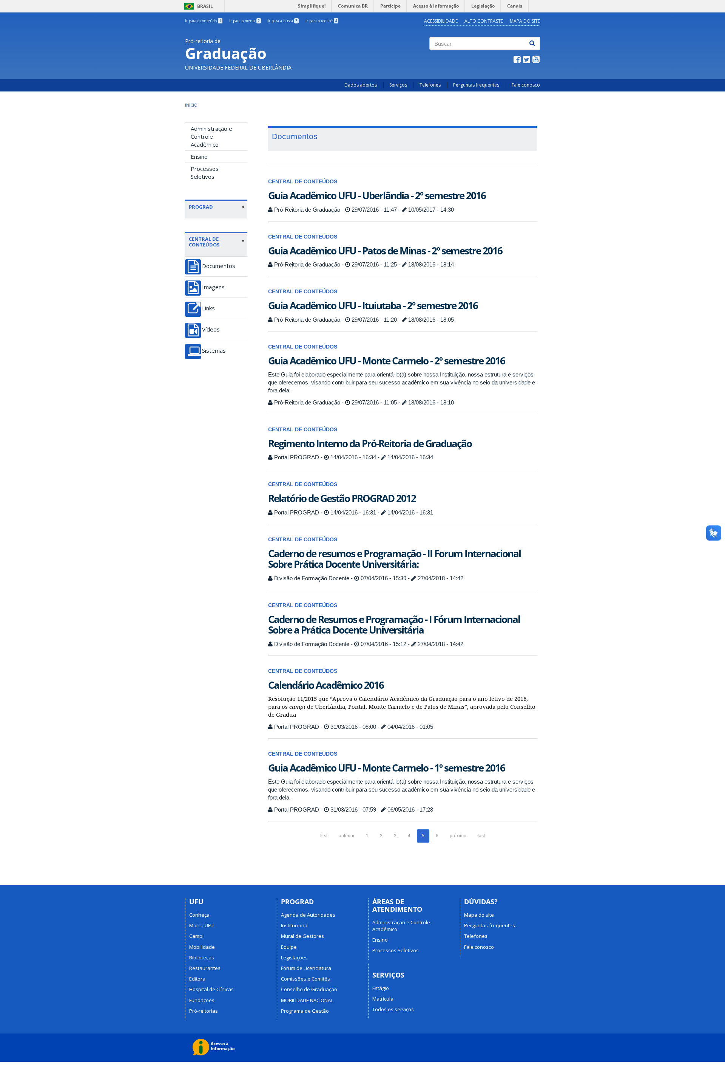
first (323, 835)
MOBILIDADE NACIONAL (307, 1000)
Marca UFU (201, 925)
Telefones (430, 85)
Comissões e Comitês (305, 978)
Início (191, 105)
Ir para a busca (283, 20)
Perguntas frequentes (476, 85)
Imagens (213, 287)
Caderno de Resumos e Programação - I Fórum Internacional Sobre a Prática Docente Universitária (394, 624)
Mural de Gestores (302, 936)
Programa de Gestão (305, 1010)
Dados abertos (360, 85)
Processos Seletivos (205, 172)
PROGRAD (201, 206)
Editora (197, 978)
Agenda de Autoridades (308, 914)
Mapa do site (525, 21)
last (481, 835)
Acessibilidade (441, 21)
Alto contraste (483, 21)
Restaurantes (205, 968)
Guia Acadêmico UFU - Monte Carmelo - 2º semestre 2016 (386, 360)
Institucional (295, 925)
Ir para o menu (244, 20)
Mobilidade (202, 947)
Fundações (201, 1000)
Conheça (199, 914)
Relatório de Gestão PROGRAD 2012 (342, 498)
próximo (458, 835)
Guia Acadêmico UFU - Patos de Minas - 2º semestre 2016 (385, 250)
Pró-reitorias (203, 1010)
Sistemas (214, 350)
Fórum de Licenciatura (306, 968)
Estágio (380, 988)
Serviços (398, 85)
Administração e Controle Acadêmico (211, 136)
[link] (216, 206)
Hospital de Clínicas (211, 989)
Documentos (218, 266)
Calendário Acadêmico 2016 (326, 685)
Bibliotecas (201, 957)
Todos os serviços (393, 1009)
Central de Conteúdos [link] (204, 241)
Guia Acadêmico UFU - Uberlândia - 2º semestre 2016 (377, 195)
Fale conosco (526, 85)
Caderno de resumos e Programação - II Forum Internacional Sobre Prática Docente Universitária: (394, 559)
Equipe (289, 947)
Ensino (199, 156)
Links (208, 308)
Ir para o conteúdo (203, 20)
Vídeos (211, 329)
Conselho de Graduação (309, 989)
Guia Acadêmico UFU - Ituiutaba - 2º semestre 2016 (373, 305)
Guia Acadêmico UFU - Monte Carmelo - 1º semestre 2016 (386, 768)
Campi (196, 936)
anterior (347, 835)
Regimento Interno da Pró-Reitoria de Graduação (370, 443)
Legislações (294, 957)
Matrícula (382, 998)
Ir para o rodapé (321, 20)
